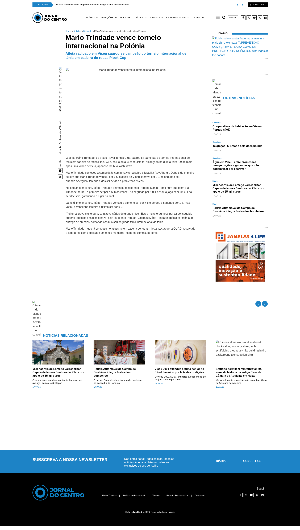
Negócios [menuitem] (156, 17)
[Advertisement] (150, 421)
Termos (156, 495)
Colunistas (217, 122)
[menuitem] (93, 17)
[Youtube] (254, 17)
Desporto (87, 31)
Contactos (200, 495)
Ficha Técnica (109, 495)
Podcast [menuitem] (126, 17)
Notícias (77, 31)
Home (68, 31)
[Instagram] (249, 17)
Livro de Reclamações (177, 495)
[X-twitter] (260, 17)
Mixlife (172, 512)
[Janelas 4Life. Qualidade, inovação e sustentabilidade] (240, 283)
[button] (60, 170)
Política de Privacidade (134, 495)
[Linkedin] (265, 17)
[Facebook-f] (243, 17)
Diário (223, 33)
